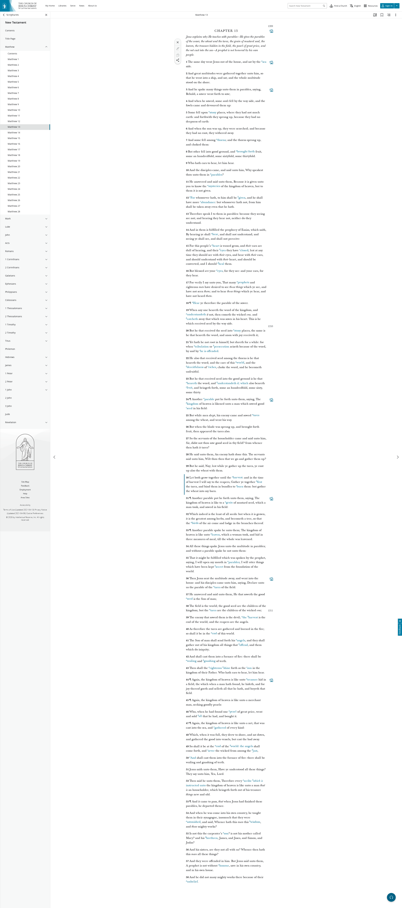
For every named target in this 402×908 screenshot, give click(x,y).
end (214, 633)
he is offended (209, 351)
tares (256, 415)
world (240, 363)
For (192, 198)
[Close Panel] (46, 14)
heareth (192, 383)
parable (209, 399)
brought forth (246, 152)
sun (249, 668)
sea (264, 62)
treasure (252, 680)
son (226, 833)
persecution (221, 347)
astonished (194, 822)
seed (189, 408)
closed (244, 250)
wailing (191, 661)
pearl (233, 712)
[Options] (396, 14)
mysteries (214, 186)
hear (215, 234)
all (200, 716)
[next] (397, 457)
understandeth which (232, 383)
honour (224, 866)
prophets (243, 282)
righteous (216, 668)
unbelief (192, 882)
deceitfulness (195, 367)
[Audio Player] (391, 897)
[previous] (55, 457)
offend (243, 645)
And (193, 758)
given (242, 198)
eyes (223, 250)
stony (213, 112)
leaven (216, 535)
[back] (3, 14)
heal (221, 264)
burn (240, 486)
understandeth (196, 315)
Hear (196, 303)
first (259, 482)
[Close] (177, 42)
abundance (208, 202)
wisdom (255, 822)
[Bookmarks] (382, 14)
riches (212, 367)
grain (229, 503)
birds (195, 523)
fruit (189, 388)
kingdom (192, 404)
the (245, 617)
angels (241, 640)
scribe (248, 781)
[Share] (177, 60)
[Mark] (177, 48)
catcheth (192, 319)
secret (219, 567)
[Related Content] (389, 14)
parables (216, 175)
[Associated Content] (271, 31)
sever (211, 751)
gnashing (209, 661)
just (255, 751)
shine (226, 668)
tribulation (202, 347)
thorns (221, 140)
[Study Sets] (375, 14)
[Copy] (177, 55)
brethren (212, 838)
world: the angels (242, 746)
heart (216, 246)
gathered (220, 728)
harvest (237, 478)
